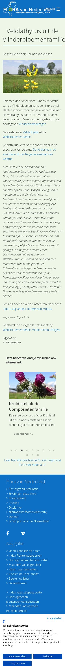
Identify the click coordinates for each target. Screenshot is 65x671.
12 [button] (38, 455)
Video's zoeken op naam (24, 551)
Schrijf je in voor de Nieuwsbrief (29, 521)
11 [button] (32, 455)
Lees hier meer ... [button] (23, 433)
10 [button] (27, 455)
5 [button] (32, 450)
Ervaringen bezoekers (22, 494)
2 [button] (16, 450)
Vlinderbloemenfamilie (17, 137)
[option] (32, 405)
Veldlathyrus (30, 132)
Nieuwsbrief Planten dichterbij (28, 512)
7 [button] (43, 450)
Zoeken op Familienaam (24, 574)
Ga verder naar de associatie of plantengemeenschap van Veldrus (29, 154)
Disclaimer (15, 507)
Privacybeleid (54, 618)
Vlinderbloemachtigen (32, 124)
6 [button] (38, 450)
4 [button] (27, 450)
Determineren (18, 583)
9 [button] (54, 450)
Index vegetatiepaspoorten (26, 592)
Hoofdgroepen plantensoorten (28, 560)
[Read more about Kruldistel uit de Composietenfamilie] (32, 385)
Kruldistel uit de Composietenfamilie (28, 406)
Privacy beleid (17, 498)
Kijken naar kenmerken (23, 569)
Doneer (14, 517)
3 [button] (21, 450)
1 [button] (11, 450)
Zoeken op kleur (19, 579)
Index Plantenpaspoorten (25, 555)
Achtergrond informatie (23, 489)
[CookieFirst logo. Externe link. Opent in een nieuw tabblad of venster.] (4, 621)
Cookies (14, 503)
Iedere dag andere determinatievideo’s (27, 309)
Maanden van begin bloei (25, 565)
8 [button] (49, 450)
